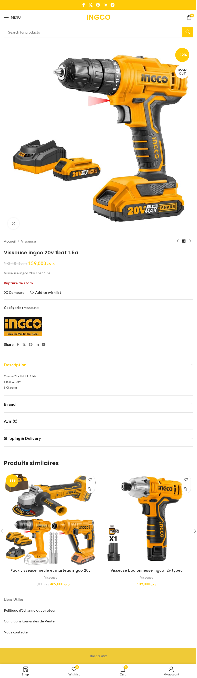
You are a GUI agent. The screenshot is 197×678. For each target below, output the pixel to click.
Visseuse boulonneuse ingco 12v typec (147, 570)
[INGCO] (23, 326)
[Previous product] (178, 241)
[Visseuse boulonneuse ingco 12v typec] (146, 519)
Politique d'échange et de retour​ (30, 610)
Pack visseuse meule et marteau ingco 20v (51, 570)
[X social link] (90, 5)
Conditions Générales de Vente (29, 621)
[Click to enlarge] (13, 223)
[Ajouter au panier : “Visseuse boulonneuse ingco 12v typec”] (186, 488)
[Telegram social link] (112, 5)
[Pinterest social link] (98, 5)
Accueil (10, 241)
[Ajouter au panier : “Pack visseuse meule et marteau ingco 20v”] (90, 488)
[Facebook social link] (84, 5)
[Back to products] (184, 241)
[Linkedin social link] (105, 5)
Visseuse (28, 241)
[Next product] (190, 241)
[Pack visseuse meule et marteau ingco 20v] (50, 519)
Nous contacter (16, 632)
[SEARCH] (187, 32)
